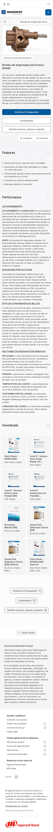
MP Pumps (11, 768)
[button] (26, 152)
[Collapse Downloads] (48, 425)
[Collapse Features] (48, 152)
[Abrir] (48, 12)
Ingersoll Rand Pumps (16, 764)
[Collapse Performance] (48, 197)
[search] (49, 4)
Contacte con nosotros (17, 720)
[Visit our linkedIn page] (16, 776)
